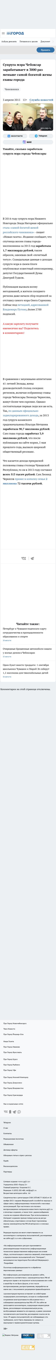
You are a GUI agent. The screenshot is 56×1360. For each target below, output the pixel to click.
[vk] (24, 558)
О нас (5, 1128)
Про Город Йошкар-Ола (13, 1034)
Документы (46, 41)
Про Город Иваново (11, 1047)
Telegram (7, 1122)
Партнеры (7, 1172)
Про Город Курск (10, 1059)
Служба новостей (41, 100)
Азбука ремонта (9, 41)
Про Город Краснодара (13, 1095)
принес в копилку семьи (30, 479)
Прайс (6, 1161)
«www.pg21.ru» (24, 1181)
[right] (53, 42)
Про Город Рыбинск (11, 1065)
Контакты (7, 1133)
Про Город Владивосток (13, 1088)
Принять (45, 50)
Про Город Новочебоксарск (14, 1023)
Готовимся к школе (29, 41)
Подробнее (8, 1263)
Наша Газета (8, 1041)
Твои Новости (9, 1029)
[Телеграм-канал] (41, 136)
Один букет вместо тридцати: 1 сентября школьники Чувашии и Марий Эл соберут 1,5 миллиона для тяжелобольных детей (26, 670)
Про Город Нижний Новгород (15, 1077)
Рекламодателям (10, 1166)
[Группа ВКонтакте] (15, 136)
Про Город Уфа (9, 1070)
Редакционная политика (13, 1139)
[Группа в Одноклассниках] (10, 1112)
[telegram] (33, 558)
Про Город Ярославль (12, 1052)
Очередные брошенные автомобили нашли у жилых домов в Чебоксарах (27, 652)
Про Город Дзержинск (12, 1083)
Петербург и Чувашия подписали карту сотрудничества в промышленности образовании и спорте (24, 634)
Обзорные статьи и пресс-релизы (17, 1155)
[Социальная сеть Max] (28, 142)
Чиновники (12, 89)
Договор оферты (10, 1150)
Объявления (8, 1144)
